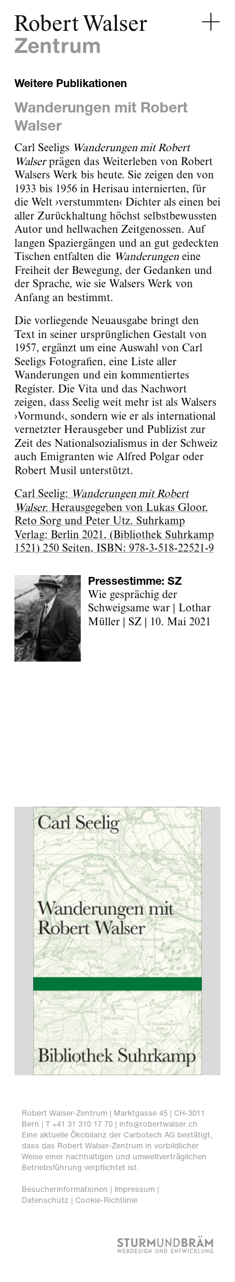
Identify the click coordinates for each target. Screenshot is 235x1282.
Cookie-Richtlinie (106, 1200)
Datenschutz (45, 1200)
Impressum (134, 1189)
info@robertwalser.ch (158, 1123)
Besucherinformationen (65, 1189)
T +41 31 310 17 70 (79, 1123)
